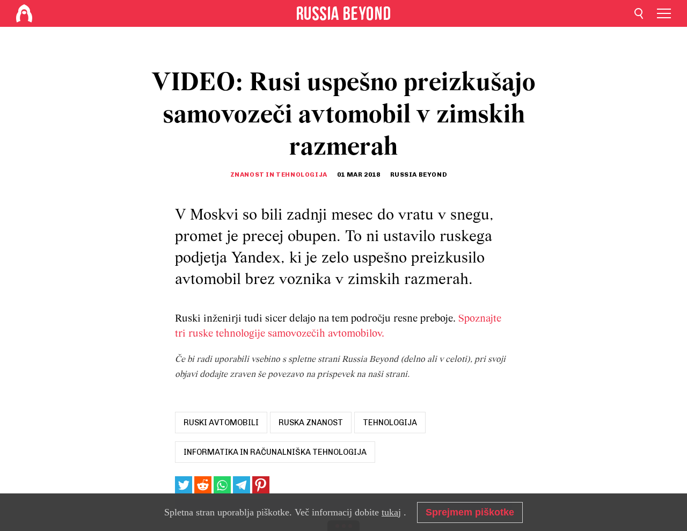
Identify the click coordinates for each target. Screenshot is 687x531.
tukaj (391, 512)
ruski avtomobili (221, 422)
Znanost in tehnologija (278, 174)
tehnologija (390, 422)
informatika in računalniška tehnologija (275, 452)
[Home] (24, 13)
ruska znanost (311, 422)
